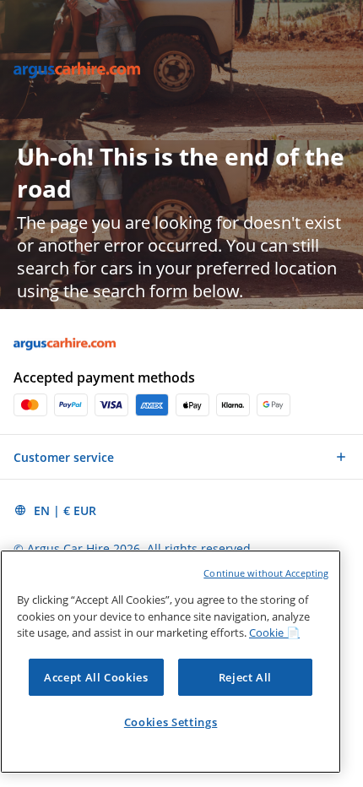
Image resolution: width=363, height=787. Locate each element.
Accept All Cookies (96, 677)
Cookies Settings (171, 722)
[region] (170, 661)
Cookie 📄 (274, 632)
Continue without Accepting (265, 573)
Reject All (246, 677)
